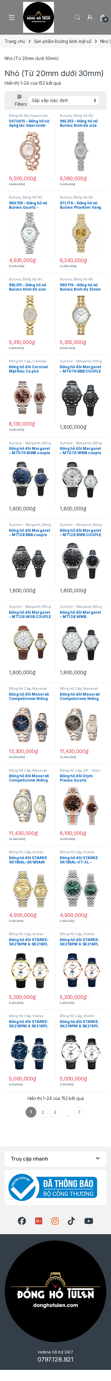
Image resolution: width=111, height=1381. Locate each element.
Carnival (39, 361)
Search (77, 17)
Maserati (39, 688)
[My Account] (90, 17)
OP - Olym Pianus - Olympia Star (80, 772)
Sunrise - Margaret (75, 361)
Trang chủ (15, 41)
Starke (37, 852)
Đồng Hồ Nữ (19, 115)
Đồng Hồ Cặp (20, 361)
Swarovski (39, 115)
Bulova (66, 115)
